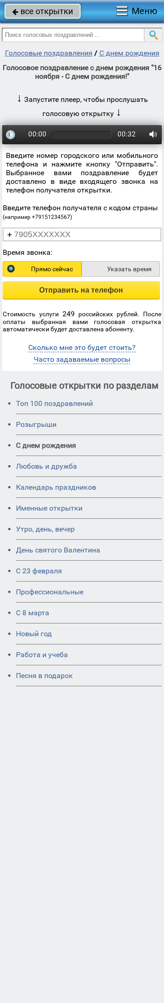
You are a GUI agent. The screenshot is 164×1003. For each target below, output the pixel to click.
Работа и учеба (42, 654)
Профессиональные (49, 592)
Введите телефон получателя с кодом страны (80, 211)
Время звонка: (27, 252)
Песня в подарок (44, 675)
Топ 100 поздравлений (54, 403)
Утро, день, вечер (45, 529)
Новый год (34, 633)
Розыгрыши (36, 424)
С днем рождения (129, 53)
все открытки (42, 11)
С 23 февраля (39, 571)
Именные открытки (49, 508)
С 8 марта (32, 612)
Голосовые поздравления (48, 53)
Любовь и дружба (46, 466)
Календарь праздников (56, 487)
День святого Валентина (58, 550)
